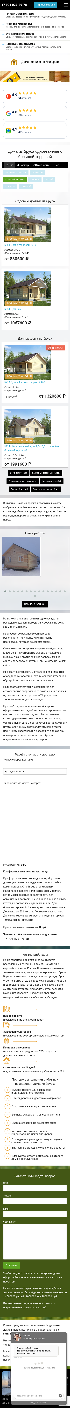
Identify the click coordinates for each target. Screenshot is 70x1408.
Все (56, 165)
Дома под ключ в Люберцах (40, 62)
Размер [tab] (24, 165)
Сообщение (9, 1221)
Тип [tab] (10, 165)
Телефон (7, 1195)
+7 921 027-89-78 (14, 5)
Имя (5, 1182)
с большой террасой (15, 179)
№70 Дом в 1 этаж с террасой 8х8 (24, 382)
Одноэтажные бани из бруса (46, 489)
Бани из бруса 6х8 (19, 489)
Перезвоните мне (45, 4)
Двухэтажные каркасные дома (23, 481)
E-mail (6, 1209)
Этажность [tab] (42, 165)
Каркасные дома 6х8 (51, 481)
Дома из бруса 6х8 (18, 473)
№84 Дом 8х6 (12, 309)
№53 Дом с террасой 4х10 (20, 244)
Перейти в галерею (34, 604)
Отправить (11, 1265)
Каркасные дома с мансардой (46, 473)
